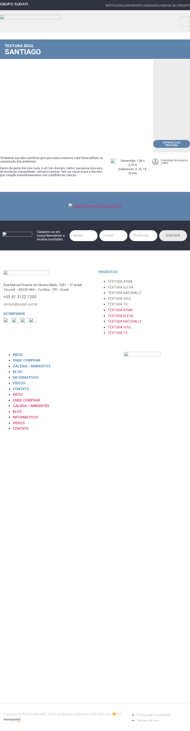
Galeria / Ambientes (31, 366)
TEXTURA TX (117, 304)
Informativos (25, 377)
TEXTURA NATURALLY (125, 293)
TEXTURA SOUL (19, 45)
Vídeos (19, 383)
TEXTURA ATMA (120, 281)
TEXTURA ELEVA (120, 287)
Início (18, 355)
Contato (21, 389)
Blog (17, 372)
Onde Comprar (26, 360)
